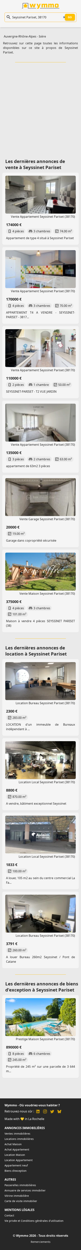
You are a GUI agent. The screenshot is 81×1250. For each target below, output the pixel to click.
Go (70, 17)
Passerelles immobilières (20, 1185)
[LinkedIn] (38, 1112)
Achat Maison (13, 1144)
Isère (42, 36)
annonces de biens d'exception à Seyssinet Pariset (41, 987)
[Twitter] (52, 1112)
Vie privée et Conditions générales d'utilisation (34, 1221)
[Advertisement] (40, 109)
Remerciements (40, 1242)
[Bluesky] (59, 1112)
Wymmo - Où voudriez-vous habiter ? (32, 1105)
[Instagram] (45, 1112)
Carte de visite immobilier (21, 1201)
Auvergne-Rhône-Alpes (20, 36)
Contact (9, 1215)
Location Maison (15, 1155)
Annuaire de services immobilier (25, 1190)
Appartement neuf (16, 1165)
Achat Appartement (17, 1149)
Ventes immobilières (17, 1133)
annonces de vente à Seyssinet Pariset (35, 164)
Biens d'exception (16, 1170)
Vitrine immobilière (17, 1196)
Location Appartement (19, 1160)
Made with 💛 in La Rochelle (24, 1119)
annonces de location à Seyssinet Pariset (36, 651)
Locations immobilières (19, 1139)
